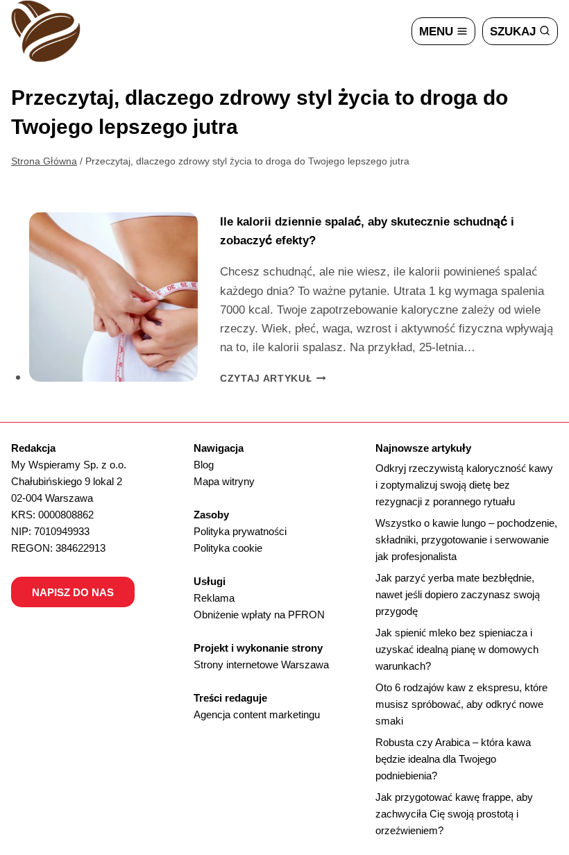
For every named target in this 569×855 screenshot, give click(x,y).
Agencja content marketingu (257, 714)
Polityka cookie (228, 548)
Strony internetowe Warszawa (261, 664)
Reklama (214, 597)
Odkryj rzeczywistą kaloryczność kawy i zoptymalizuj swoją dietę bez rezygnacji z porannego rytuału (464, 484)
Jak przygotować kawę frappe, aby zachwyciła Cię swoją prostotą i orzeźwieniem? (454, 813)
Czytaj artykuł (273, 377)
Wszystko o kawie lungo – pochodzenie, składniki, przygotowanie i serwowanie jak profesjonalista (466, 539)
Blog (204, 464)
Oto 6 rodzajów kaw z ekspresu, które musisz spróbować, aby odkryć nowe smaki (461, 703)
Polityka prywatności (240, 531)
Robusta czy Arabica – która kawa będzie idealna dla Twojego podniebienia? (453, 758)
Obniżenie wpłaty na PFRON (259, 614)
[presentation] (113, 297)
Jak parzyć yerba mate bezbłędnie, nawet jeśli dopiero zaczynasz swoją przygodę (457, 594)
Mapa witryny (224, 481)
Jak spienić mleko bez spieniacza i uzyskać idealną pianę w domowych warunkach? (456, 648)
